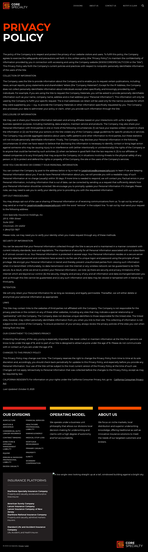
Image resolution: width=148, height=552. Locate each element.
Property (31, 452)
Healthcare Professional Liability (33, 426)
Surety (29, 457)
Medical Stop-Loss (35, 438)
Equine (6, 453)
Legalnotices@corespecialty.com (98, 170)
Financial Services (35, 420)
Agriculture (9, 420)
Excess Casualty (11, 466)
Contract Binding (12, 438)
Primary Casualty (34, 448)
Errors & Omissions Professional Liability (12, 459)
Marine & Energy (34, 433)
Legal (27, 546)
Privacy (21, 546)
